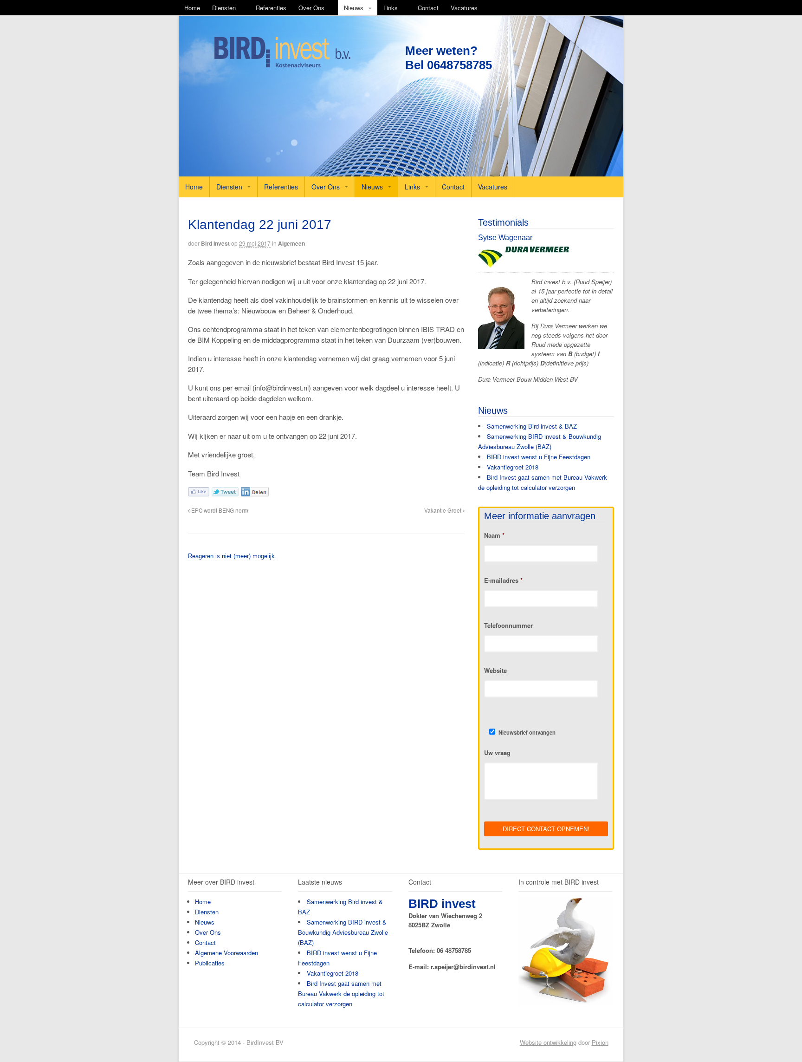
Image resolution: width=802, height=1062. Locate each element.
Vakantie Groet (443, 510)
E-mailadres (503, 581)
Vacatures (464, 7)
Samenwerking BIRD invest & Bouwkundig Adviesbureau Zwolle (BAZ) (343, 932)
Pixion (600, 1042)
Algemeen (291, 243)
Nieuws (353, 7)
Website (495, 671)
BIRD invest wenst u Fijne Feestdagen (538, 456)
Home (192, 7)
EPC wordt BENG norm (219, 510)
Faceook (198, 491)
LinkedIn (255, 491)
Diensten (224, 7)
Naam (494, 536)
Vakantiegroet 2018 (512, 467)
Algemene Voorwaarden (226, 952)
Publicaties (210, 962)
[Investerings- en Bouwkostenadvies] (282, 65)
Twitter (225, 491)
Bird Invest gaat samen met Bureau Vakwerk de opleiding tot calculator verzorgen (341, 993)
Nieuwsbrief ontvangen (527, 732)
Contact (428, 7)
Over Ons (311, 7)
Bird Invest (215, 243)
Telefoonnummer (508, 626)
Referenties (271, 7)
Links (390, 7)
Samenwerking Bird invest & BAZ (532, 426)
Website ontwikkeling (548, 1042)
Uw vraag (497, 753)
